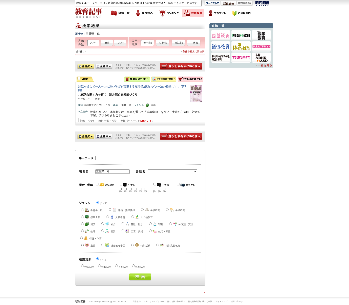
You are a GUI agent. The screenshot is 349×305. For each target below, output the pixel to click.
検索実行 (140, 277)
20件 (93, 42)
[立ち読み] (145, 13)
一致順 (194, 42)
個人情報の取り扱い (176, 301)
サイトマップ (221, 301)
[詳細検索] (193, 13)
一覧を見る (265, 65)
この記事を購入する (190, 79)
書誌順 (178, 42)
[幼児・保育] (105, 185)
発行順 (163, 42)
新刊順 (147, 42)
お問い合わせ (236, 301)
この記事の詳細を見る (163, 79)
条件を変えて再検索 (193, 51)
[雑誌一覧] (120, 13)
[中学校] (163, 185)
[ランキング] (169, 13)
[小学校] (129, 185)
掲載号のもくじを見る (137, 79)
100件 (120, 42)
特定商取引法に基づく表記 (200, 301)
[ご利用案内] (242, 13)
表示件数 (81, 42)
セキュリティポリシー (154, 301)
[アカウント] (217, 13)
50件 (107, 42)
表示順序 (134, 42)
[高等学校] (186, 185)
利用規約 (136, 301)
